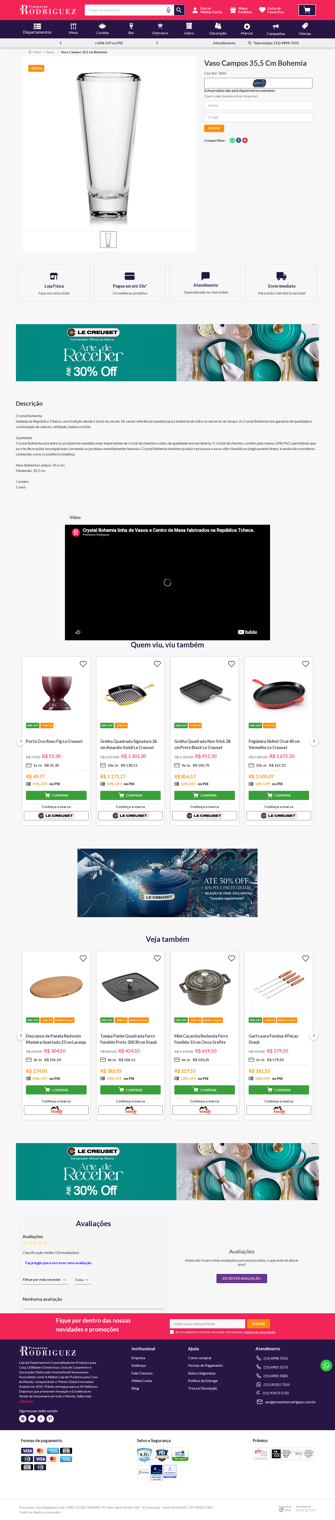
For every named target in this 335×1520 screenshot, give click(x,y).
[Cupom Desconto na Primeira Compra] (167, 1199)
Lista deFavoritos (275, 10)
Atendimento (224, 43)
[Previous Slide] (60, 43)
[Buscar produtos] (179, 10)
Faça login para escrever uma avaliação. (58, 1262)
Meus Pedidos (245, 10)
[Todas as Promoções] (167, 916)
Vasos (50, 52)
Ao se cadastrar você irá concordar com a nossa (208, 1332)
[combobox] (135, 10)
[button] (168, 10)
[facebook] (238, 141)
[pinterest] (245, 141)
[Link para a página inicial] (34, 52)
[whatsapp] (232, 141)
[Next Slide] (157, 43)
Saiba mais (26, 1401)
